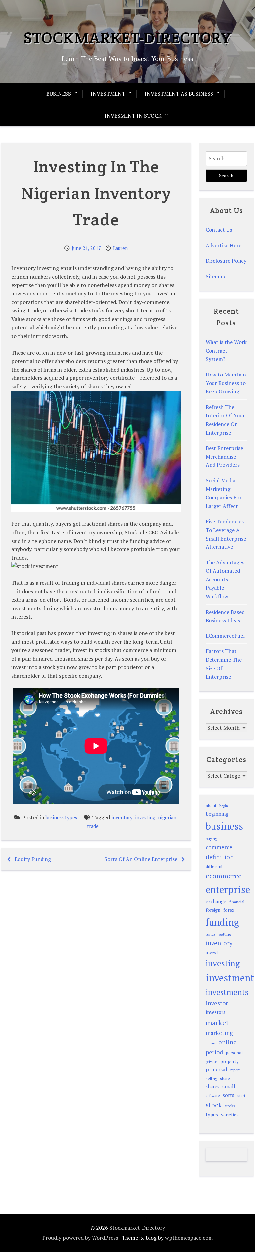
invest (212, 952)
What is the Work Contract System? (226, 350)
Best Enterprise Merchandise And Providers (224, 456)
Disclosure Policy (226, 260)
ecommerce (224, 875)
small (228, 1086)
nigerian (167, 817)
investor (217, 1003)
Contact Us (219, 229)
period (214, 1052)
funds (211, 934)
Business (58, 93)
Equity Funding (33, 859)
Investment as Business (179, 93)
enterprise (228, 889)
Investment (108, 93)
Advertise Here (223, 245)
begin (223, 806)
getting (225, 934)
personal (234, 1053)
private (211, 1061)
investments (227, 992)
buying (211, 838)
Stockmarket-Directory (127, 37)
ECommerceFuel (225, 635)
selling (211, 1078)
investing (145, 817)
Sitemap (215, 276)
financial (236, 901)
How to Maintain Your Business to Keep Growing (226, 383)
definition (220, 857)
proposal (216, 1069)
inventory (121, 817)
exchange (216, 901)
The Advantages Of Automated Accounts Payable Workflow (225, 579)
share (225, 1078)
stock (214, 1104)
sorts (228, 1095)
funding (222, 922)
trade (93, 826)
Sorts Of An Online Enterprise (140, 859)
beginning (217, 813)
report (235, 1070)
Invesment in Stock (133, 115)
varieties (230, 1114)
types (212, 1114)
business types (61, 817)
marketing (219, 1033)
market (217, 1022)
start (241, 1095)
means (210, 1043)
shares (212, 1086)
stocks (230, 1106)
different (214, 866)
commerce (219, 847)
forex (228, 910)
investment (230, 977)
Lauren (120, 248)
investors (215, 1012)
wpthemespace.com (189, 1237)
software (213, 1095)
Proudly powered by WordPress (80, 1237)
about (211, 806)
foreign (213, 910)
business (224, 826)
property (229, 1061)
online (227, 1042)
